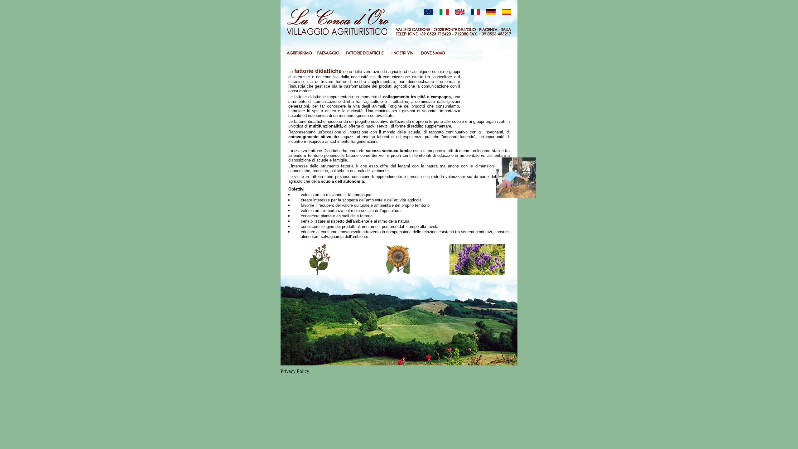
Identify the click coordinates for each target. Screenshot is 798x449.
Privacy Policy (295, 371)
